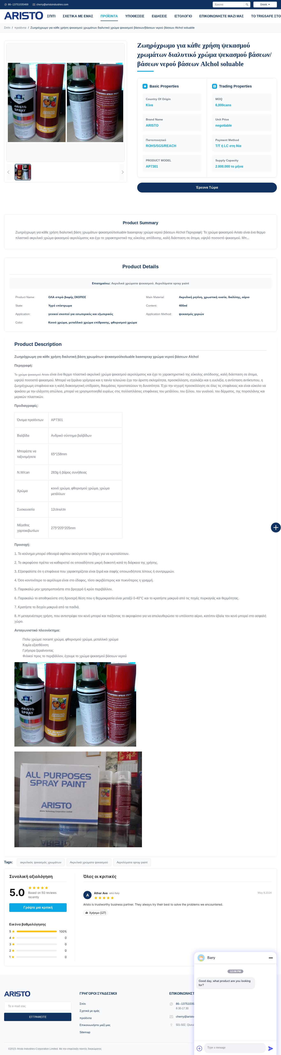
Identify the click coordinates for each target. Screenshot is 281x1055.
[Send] (270, 1048)
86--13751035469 (18, 4)
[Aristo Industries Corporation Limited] (23, 18)
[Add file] (199, 1048)
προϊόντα (109, 16)
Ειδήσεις (159, 16)
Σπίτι (51, 16)
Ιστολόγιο (183, 16)
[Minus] (270, 957)
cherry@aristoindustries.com (52, 4)
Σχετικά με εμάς (78, 16)
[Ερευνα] (247, 4)
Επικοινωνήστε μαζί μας (221, 16)
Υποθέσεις (134, 16)
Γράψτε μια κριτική (38, 907)
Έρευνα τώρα (207, 187)
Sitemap (85, 1032)
